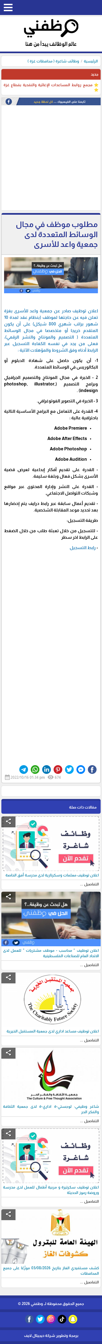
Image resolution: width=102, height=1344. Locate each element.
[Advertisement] (51, 159)
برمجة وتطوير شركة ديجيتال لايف (51, 1335)
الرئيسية (91, 61)
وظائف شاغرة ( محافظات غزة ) (53, 61)
